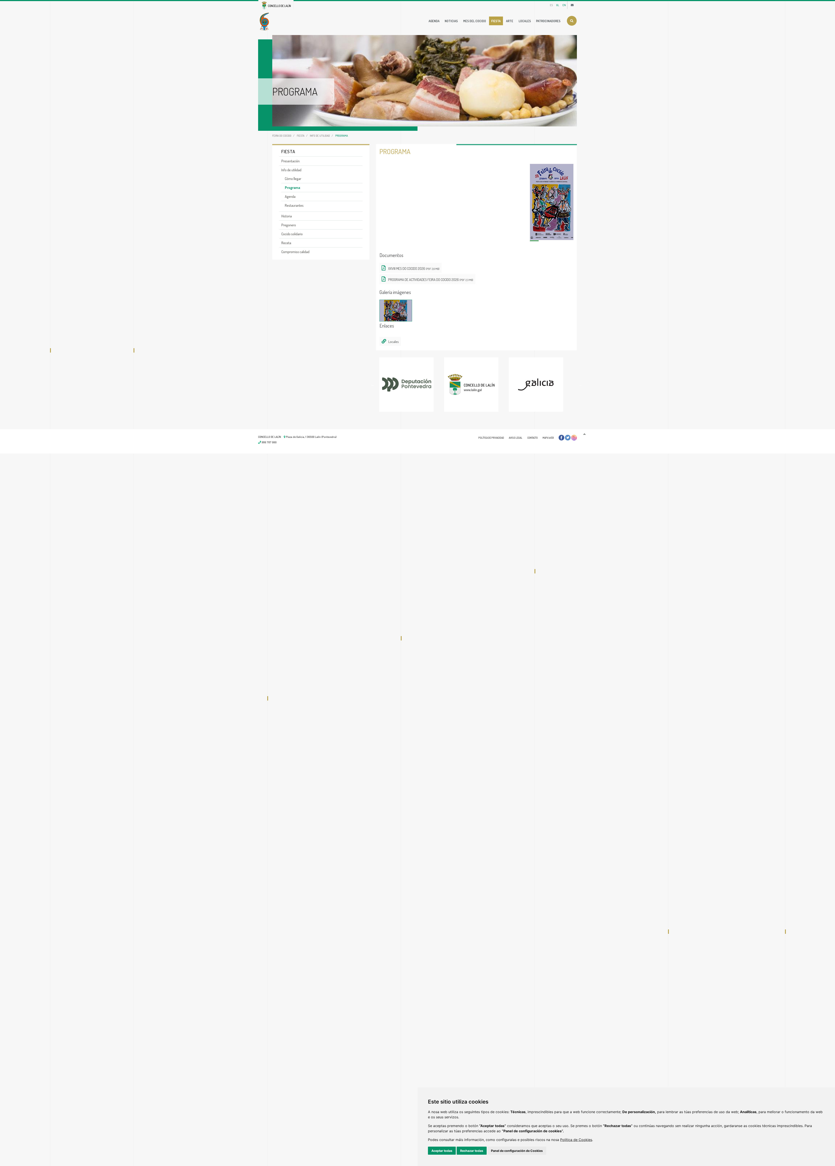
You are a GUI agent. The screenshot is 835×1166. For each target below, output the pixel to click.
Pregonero (288, 225)
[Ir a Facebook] (561, 437)
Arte (509, 21)
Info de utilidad (320, 135)
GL (557, 5)
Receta (286, 243)
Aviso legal (515, 437)
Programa (292, 187)
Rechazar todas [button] (471, 1151)
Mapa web (548, 437)
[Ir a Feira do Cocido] (265, 21)
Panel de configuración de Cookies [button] (517, 1151)
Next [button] (580, 384)
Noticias (451, 21)
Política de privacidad (491, 437)
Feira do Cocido (281, 135)
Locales (525, 21)
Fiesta (496, 21)
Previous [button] (373, 384)
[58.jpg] (395, 310)
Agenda (434, 21)
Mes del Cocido (474, 21)
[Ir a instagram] (574, 437)
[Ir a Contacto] (572, 5)
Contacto (532, 437)
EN (564, 5)
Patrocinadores (548, 21)
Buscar (572, 21)
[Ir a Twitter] (568, 437)
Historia (286, 216)
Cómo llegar (293, 178)
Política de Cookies (576, 1139)
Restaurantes (294, 205)
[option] (411, 384)
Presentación (290, 161)
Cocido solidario (292, 234)
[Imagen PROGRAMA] (552, 202)
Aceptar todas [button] (441, 1151)
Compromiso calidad (295, 252)
